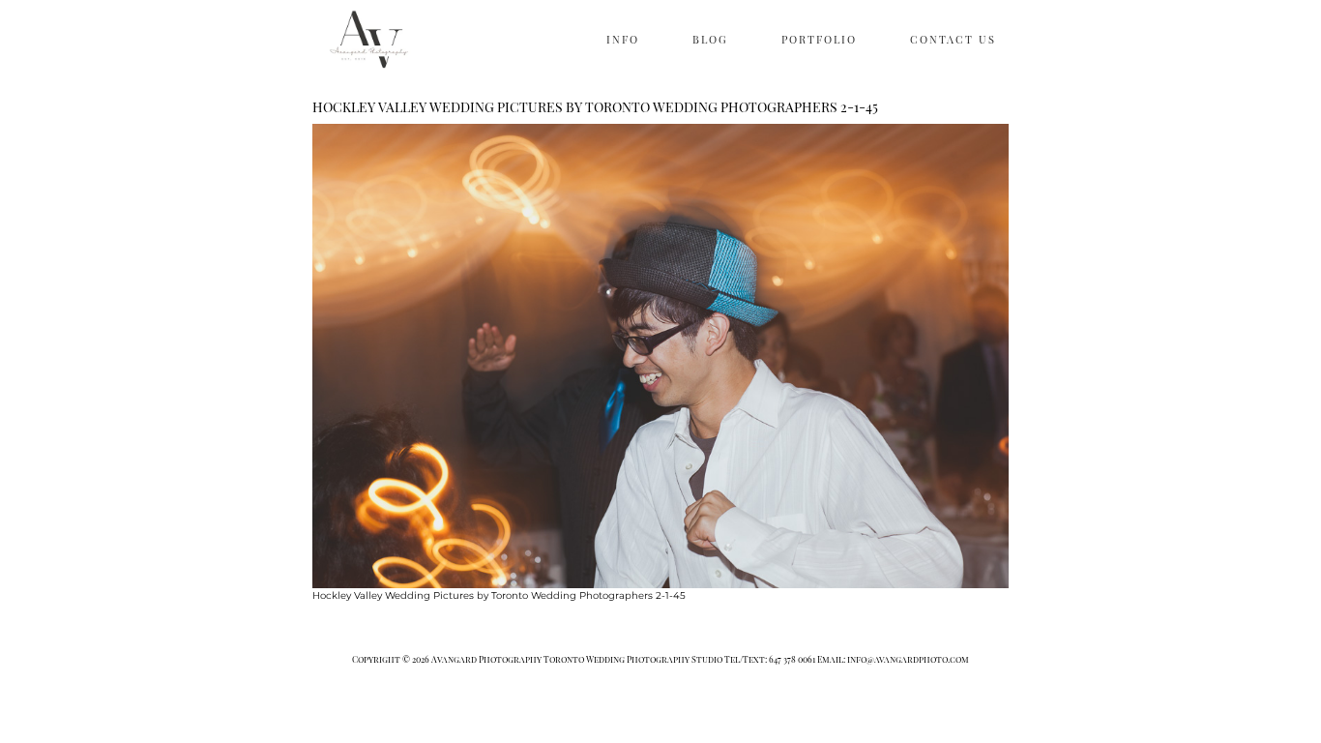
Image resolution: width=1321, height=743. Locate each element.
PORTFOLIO (819, 39)
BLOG (710, 39)
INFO (622, 39)
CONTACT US (953, 39)
